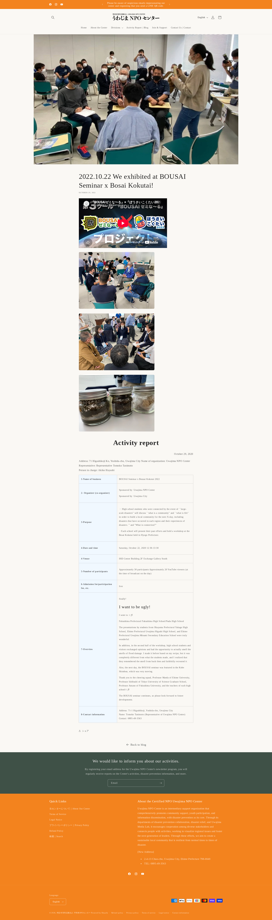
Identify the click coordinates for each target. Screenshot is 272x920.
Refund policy (117, 913)
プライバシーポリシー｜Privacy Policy (69, 825)
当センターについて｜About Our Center (69, 809)
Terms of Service (57, 814)
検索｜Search (56, 836)
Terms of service (149, 913)
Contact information (180, 913)
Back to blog (138, 744)
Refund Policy (56, 831)
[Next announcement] (169, 4)
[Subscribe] (160, 783)
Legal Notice (55, 820)
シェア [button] (85, 731)
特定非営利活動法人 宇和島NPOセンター (74, 913)
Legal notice (164, 913)
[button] (52, 17)
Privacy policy (132, 913)
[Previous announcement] (102, 4)
